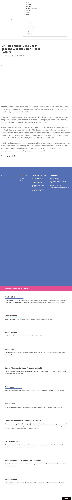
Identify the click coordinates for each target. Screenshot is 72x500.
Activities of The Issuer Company (38, 185)
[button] (45, 18)
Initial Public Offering (37, 178)
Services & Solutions (31, 8)
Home (27, 2)
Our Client (28, 6)
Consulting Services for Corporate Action (38, 189)
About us (28, 4)
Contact (28, 10)
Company (22, 178)
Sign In (27, 14)
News (27, 12)
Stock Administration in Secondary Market (38, 181)
